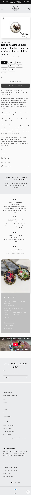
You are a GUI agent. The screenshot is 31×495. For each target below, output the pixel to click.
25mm (12, 69)
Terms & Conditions (8, 406)
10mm (11, 62)
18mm (19, 66)
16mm (12, 66)
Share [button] (4, 149)
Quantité (3, 73)
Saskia (11, 235)
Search (5, 389)
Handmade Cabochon (10, 320)
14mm (4, 66)
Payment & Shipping (8, 392)
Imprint (5, 402)
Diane (10, 202)
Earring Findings (8, 326)
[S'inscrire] (26, 377)
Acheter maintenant (15, 86)
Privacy (5, 409)
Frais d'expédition (11, 56)
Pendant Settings (9, 323)
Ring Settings (8, 328)
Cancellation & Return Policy (11, 395)
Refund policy (7, 416)
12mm (19, 62)
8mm (4, 62)
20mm (4, 69)
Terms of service (7, 413)
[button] (2, 8)
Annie (11, 249)
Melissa (10, 220)
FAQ (4, 399)
